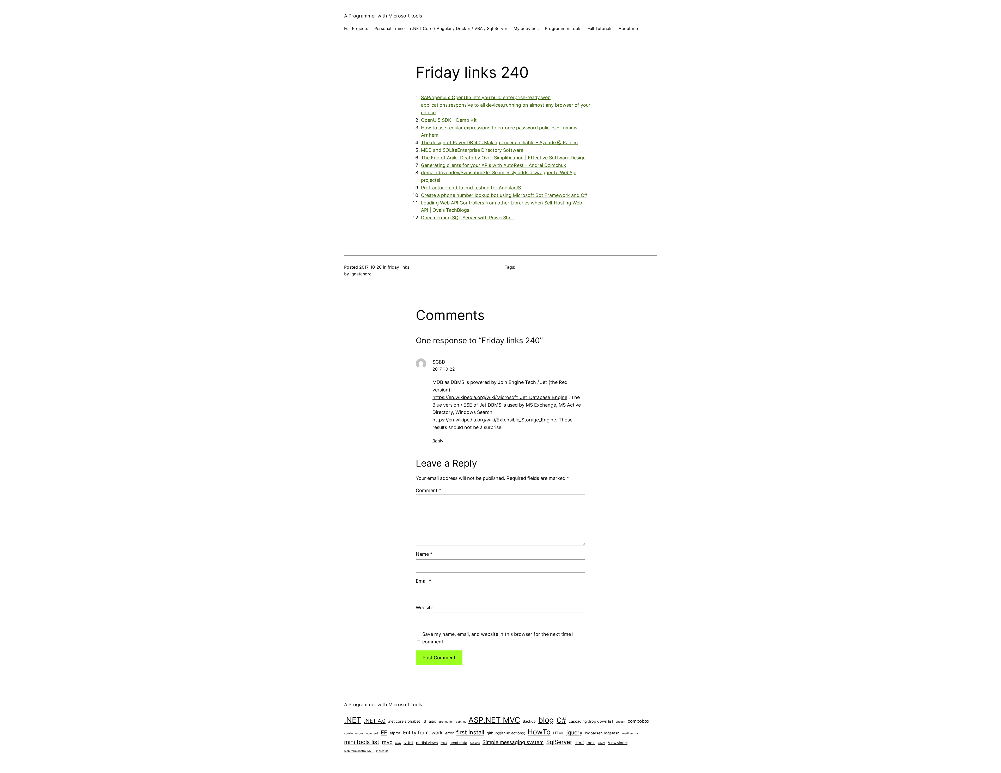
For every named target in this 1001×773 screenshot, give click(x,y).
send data (458, 742)
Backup (529, 721)
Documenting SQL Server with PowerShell (467, 217)
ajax (432, 721)
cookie (348, 733)
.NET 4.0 (375, 720)
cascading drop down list (591, 721)
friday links (398, 267)
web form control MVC (359, 751)
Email (423, 581)
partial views (427, 742)
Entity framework (423, 733)
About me (628, 28)
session (475, 743)
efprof (395, 733)
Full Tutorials (600, 28)
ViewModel (617, 742)
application (445, 721)
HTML (558, 733)
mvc (387, 742)
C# (561, 720)
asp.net (461, 721)
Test (579, 742)
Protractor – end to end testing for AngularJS (471, 187)
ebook (359, 733)
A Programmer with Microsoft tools (383, 16)
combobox (638, 721)
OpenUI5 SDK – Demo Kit (449, 120)
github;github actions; (506, 733)
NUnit (408, 742)
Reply (437, 440)
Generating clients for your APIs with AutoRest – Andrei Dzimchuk (493, 165)
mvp (398, 743)
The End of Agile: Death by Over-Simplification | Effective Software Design (503, 157)
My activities (526, 28)
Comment (428, 490)
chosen (620, 721)
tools (591, 742)
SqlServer (559, 742)
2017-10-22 (443, 369)
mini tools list (361, 742)
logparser (593, 733)
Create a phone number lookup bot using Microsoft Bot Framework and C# (504, 195)
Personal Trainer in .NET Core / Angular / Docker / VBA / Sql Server (440, 28)
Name (424, 554)
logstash (612, 733)
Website (424, 607)
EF (384, 732)
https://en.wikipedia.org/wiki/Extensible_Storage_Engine (494, 419)
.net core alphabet (404, 721)
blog (546, 719)
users (601, 743)
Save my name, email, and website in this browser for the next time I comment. (497, 637)
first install (470, 732)
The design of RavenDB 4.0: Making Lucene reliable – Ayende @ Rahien (499, 142)
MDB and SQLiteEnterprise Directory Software (472, 150)
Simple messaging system (513, 742)
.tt (424, 721)
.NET (352, 719)
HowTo (539, 732)
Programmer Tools (563, 28)
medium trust (631, 733)
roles (444, 743)
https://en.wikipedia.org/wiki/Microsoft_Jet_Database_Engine (499, 397)
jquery (574, 732)
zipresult (382, 751)
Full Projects (356, 28)
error (449, 733)
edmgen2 (372, 733)
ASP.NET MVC (494, 719)
